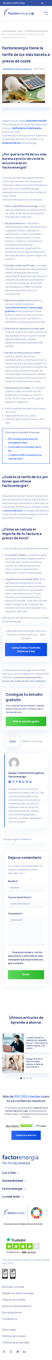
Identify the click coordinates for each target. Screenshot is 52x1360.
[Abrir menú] (45, 13)
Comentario (15, 913)
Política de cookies (14, 1336)
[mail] (10, 782)
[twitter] (27, 782)
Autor (13, 741)
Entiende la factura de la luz (17, 69)
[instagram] (20, 782)
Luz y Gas (9, 1173)
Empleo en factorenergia (18, 1293)
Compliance (9, 1319)
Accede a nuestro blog (14, 3)
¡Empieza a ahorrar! (26, 1135)
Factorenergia (12, 1189)
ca (48, 3)
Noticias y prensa (13, 1286)
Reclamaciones (12, 1312)
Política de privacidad (15, 1342)
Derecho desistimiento (16, 1306)
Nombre (13, 881)
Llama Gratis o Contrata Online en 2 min (26, 649)
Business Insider (37, 120)
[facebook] (16, 782)
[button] (21, 1078)
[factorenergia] (18, 13)
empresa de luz (11, 143)
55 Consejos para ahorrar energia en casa (23, 440)
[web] (13, 782)
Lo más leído (11, 1196)
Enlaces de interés (13, 1299)
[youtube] (30, 782)
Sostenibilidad (12, 1181)
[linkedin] (23, 782)
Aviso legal (9, 1329)
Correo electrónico (19, 897)
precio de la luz (14, 510)
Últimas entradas (32, 741)
